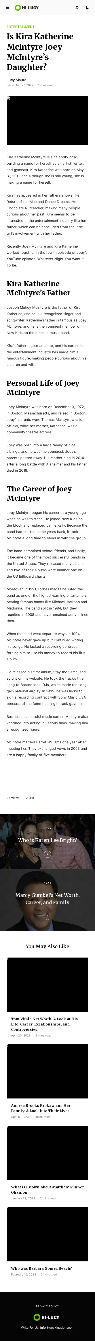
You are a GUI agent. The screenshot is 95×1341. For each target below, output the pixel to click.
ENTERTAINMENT (21, 27)
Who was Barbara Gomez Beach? (41, 1268)
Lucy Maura (16, 80)
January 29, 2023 (23, 1198)
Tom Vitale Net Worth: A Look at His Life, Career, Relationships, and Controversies (44, 1024)
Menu (7, 7)
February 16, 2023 (23, 1274)
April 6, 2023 (20, 1116)
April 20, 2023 (20, 1035)
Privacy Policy (47, 1306)
